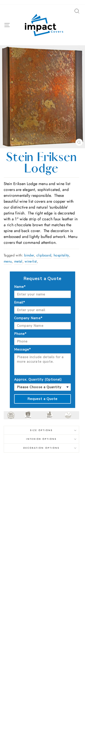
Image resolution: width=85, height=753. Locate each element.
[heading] (42, 278)
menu (8, 261)
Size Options (41, 430)
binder (29, 255)
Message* (22, 349)
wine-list (31, 261)
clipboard (43, 255)
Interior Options (41, 439)
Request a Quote (42, 398)
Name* (20, 287)
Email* (19, 302)
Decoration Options (41, 448)
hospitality (61, 255)
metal (18, 261)
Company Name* (28, 318)
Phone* (20, 334)
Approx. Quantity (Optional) (38, 379)
